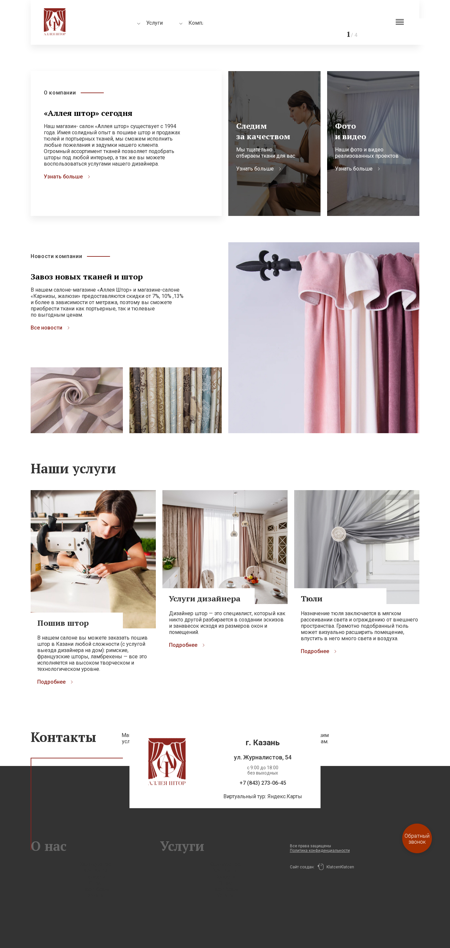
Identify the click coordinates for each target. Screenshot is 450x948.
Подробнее (51, 682)
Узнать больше (63, 176)
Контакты (95, 870)
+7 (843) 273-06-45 (262, 783)
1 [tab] (328, 21)
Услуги (95, 895)
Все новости (46, 328)
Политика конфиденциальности (320, 850)
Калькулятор (95, 864)
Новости (95, 877)
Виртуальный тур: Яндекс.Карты (262, 796)
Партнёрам (95, 889)
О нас (95, 883)
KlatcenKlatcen (338, 867)
